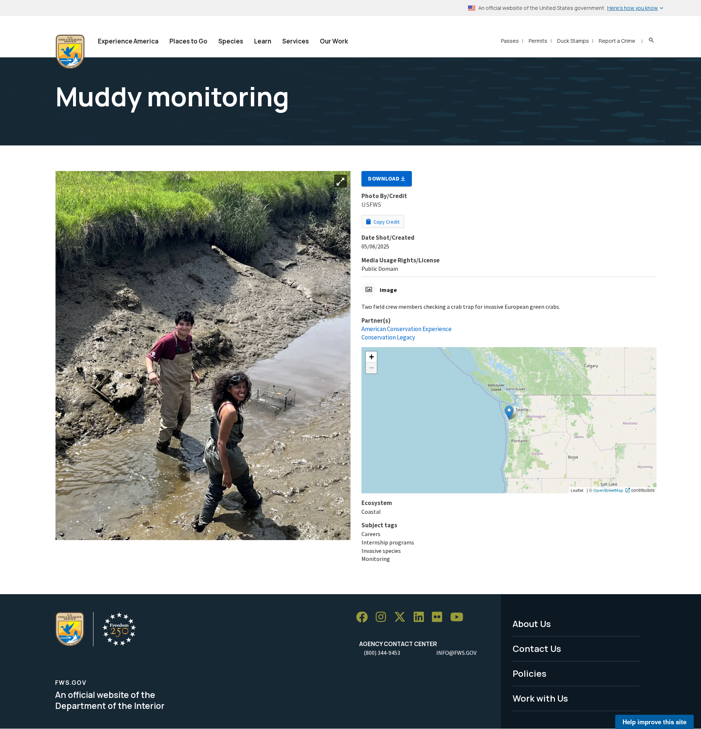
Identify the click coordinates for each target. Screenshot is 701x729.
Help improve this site (654, 721)
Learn (262, 41)
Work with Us (540, 698)
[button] (509, 412)
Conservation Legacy (388, 337)
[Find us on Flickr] (439, 617)
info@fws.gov (456, 652)
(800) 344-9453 (382, 652)
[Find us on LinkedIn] (421, 617)
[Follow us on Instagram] (383, 617)
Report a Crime (617, 40)
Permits (538, 40)
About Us (532, 624)
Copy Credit (385, 222)
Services (295, 41)
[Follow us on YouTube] (459, 617)
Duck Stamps (573, 40)
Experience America (128, 41)
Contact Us (537, 648)
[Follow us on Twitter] (402, 617)
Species (230, 41)
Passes (510, 40)
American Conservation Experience (406, 329)
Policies (530, 673)
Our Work (334, 41)
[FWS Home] (70, 51)
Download (384, 178)
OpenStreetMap (608, 490)
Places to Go (188, 41)
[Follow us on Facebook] (364, 617)
